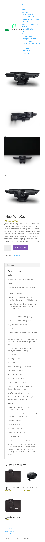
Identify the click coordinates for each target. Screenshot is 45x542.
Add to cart (20, 247)
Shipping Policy (9, 531)
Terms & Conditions (11, 529)
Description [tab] (11, 265)
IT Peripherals (16, 256)
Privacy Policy (9, 534)
